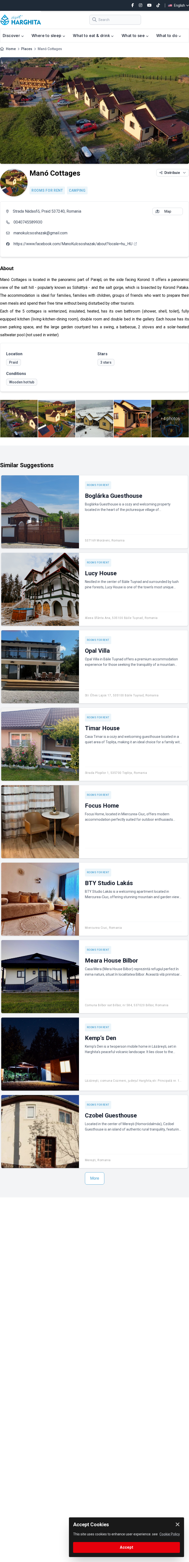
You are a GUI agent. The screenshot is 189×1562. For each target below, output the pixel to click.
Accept (126, 1547)
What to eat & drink (92, 35)
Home (11, 49)
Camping (77, 190)
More (94, 1178)
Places (26, 49)
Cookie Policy (169, 1534)
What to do (167, 35)
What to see (134, 35)
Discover (12, 35)
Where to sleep (47, 35)
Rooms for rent (47, 190)
